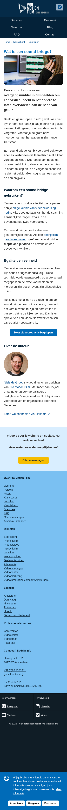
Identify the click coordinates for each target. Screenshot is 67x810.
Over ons (17, 27)
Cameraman (11, 631)
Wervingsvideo (12, 556)
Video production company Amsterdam (26, 580)
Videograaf (10, 638)
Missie (7, 493)
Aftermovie (10, 564)
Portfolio (8, 489)
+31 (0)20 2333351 (15, 670)
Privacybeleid (42, 698)
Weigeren (33, 803)
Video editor (11, 635)
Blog (50, 27)
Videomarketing (13, 576)
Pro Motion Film (19, 387)
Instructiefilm (11, 548)
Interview (9, 552)
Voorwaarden (9, 698)
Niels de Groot (13, 382)
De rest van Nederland (17, 615)
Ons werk (50, 20)
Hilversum (10, 603)
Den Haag (10, 599)
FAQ (17, 34)
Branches (9, 509)
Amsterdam (10, 595)
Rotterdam (10, 607)
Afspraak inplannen (15, 521)
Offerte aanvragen (33, 460)
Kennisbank (11, 505)
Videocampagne (13, 568)
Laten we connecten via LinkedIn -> (27, 414)
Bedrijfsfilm (10, 536)
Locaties (9, 501)
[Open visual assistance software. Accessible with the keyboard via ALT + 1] (59, 7)
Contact (50, 34)
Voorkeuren (50, 803)
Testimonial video (14, 560)
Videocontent (11, 572)
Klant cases (10, 497)
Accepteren (16, 803)
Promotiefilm (11, 540)
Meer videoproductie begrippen (33, 332)
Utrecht (8, 611)
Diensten (17, 20)
